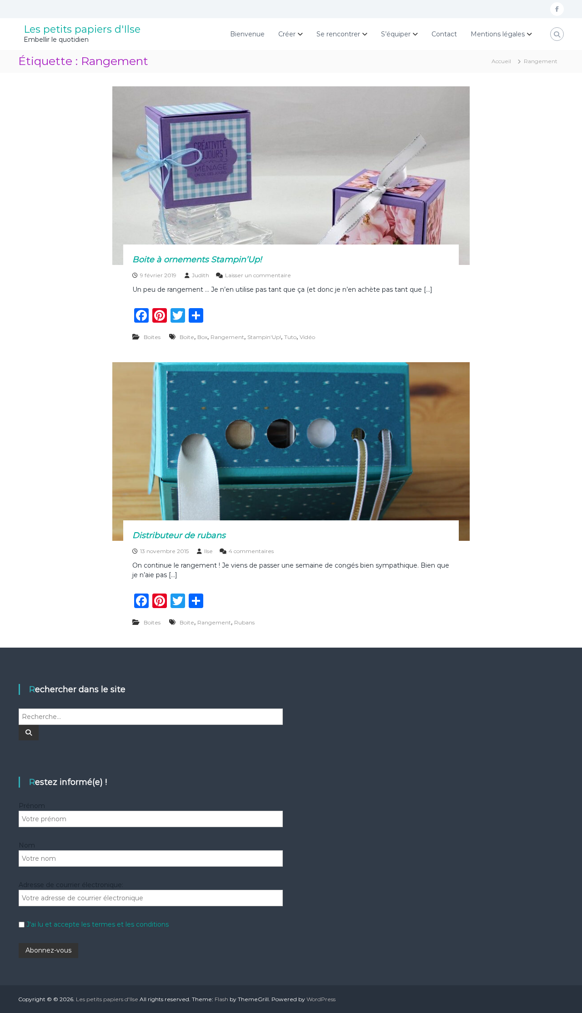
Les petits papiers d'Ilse (82, 29)
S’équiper (396, 34)
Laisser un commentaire (258, 275)
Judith (200, 275)
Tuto (290, 337)
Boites (152, 337)
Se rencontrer (338, 34)
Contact (444, 34)
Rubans (244, 622)
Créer (287, 34)
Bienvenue (247, 34)
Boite (187, 337)
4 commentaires (251, 551)
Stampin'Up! (264, 337)
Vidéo (307, 337)
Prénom (32, 806)
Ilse (208, 551)
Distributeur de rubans (179, 535)
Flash (221, 999)
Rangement (227, 337)
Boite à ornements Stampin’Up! (197, 259)
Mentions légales (498, 34)
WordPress (321, 999)
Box (202, 337)
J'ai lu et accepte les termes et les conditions (97, 924)
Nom (27, 845)
